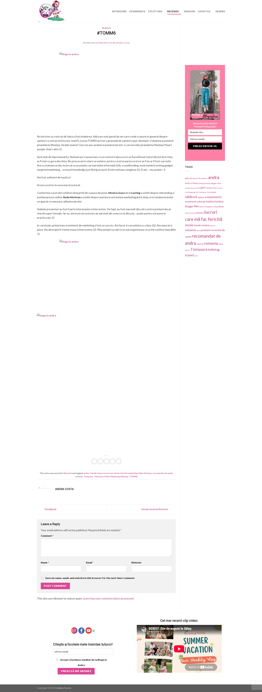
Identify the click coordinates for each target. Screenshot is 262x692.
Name (45, 562)
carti (202, 187)
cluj (208, 192)
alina (187, 178)
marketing (133, 473)
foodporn (209, 206)
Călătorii (155, 11)
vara (196, 256)
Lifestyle (204, 11)
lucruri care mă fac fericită (115, 473)
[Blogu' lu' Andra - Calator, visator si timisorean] (59, 11)
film (196, 206)
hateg (215, 207)
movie (189, 225)
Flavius (202, 207)
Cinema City (211, 188)
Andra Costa (123, 43)
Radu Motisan (145, 473)
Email (90, 562)
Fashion (189, 11)
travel (189, 255)
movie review (201, 225)
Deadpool (50, 509)
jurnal (194, 213)
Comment (47, 535)
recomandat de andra (163, 473)
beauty (202, 183)
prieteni (206, 230)
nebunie (190, 230)
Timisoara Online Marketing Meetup (111, 476)
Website (136, 562)
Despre (220, 11)
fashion (210, 201)
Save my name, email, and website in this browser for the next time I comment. (90, 577)
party (198, 230)
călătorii (191, 197)
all (191, 178)
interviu (188, 213)
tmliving (214, 250)
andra (86, 473)
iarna (220, 206)
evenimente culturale (195, 201)
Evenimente (137, 11)
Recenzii (173, 11)
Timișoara (88, 476)
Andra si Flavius (192, 183)
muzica (212, 226)
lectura (200, 212)
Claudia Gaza (96, 473)
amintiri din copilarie (200, 178)
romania (79, 476)
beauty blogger (211, 183)
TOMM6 (133, 476)
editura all (202, 197)
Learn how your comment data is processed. (108, 598)
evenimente (214, 197)
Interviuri (119, 11)
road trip (200, 244)
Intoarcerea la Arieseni (155, 509)
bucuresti (195, 188)
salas (220, 244)
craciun (213, 192)
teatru (187, 250)
